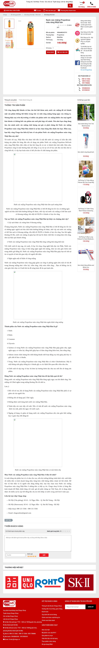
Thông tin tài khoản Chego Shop (52, 606)
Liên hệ (63, 2)
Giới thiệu (36, 2)
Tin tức (42, 2)
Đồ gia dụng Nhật (47, 644)
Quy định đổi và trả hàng (49, 614)
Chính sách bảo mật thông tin (51, 617)
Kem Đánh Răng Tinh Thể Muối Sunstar (86, 125)
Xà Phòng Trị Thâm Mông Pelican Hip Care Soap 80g (86, 181)
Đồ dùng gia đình (16, 14)
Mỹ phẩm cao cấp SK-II (49, 632)
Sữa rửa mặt (46, 630)
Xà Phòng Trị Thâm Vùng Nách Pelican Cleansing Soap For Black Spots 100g (86, 210)
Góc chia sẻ (48, 2)
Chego (5, 14)
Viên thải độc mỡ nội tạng (50, 638)
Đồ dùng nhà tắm (49, 14)
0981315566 (86, 81)
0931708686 (86, 83)
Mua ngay (50, 52)
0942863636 (86, 88)
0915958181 (86, 90)
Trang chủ (29, 2)
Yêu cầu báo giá (50, 10)
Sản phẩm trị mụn (47, 635)
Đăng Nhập (69, 2)
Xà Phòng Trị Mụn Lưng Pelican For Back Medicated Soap (86, 238)
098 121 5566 (86, 79)
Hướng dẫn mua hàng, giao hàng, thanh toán (52, 610)
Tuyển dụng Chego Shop (10, 613)
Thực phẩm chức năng (49, 641)
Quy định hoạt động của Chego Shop (14, 610)
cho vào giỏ (63, 52)
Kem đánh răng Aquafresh (86, 152)
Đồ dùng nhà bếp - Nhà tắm (32, 14)
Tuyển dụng (56, 2)
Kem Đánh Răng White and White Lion (86, 266)
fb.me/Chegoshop (86, 70)
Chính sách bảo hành (48, 620)
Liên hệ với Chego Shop (10, 619)
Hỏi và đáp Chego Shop (10, 616)
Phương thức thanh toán (68, 10)
